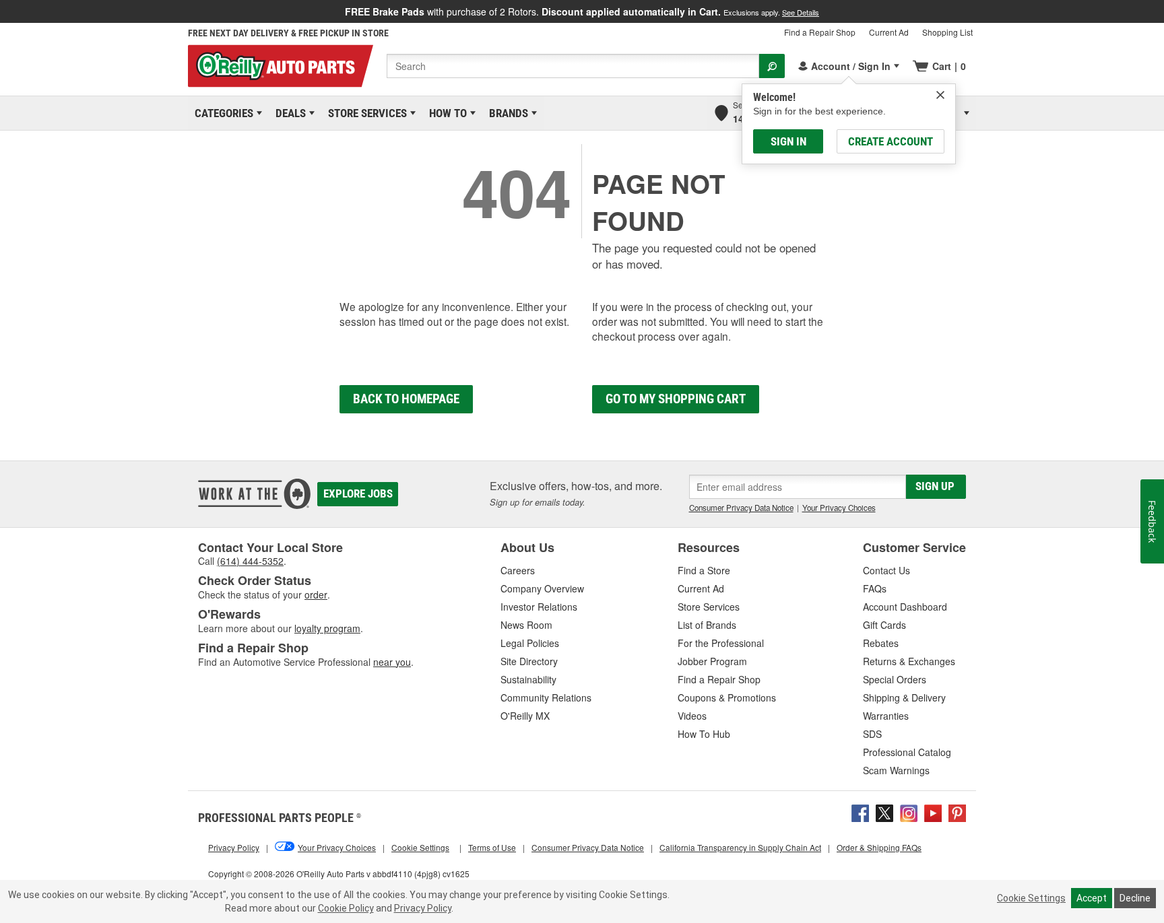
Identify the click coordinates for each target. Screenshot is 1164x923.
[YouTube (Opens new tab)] (933, 812)
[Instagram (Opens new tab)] (908, 812)
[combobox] (573, 66)
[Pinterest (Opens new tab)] (957, 812)
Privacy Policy (422, 908)
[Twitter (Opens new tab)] (884, 812)
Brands (506, 113)
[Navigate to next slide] (1160, 11)
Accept (1091, 898)
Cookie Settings (1031, 898)
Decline (1135, 898)
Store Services (365, 113)
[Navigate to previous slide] (4, 11)
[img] (940, 95)
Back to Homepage (406, 399)
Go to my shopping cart (676, 399)
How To (445, 113)
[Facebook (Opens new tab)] (860, 812)
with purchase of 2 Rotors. (582, 11)
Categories (222, 113)
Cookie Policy (346, 908)
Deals (288, 113)
